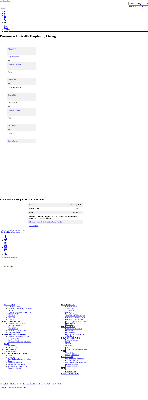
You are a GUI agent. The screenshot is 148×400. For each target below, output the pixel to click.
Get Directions (33, 226)
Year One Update (13, 338)
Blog (5, 26)
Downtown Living (14, 110)
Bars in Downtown (71, 332)
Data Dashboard (13, 329)
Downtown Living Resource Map (76, 349)
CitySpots (68, 312)
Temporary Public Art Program (75, 316)
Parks (67, 347)
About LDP (12, 49)
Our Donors (12, 317)
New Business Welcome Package (75, 362)
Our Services (12, 79)
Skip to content (5, 1)
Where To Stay (70, 353)
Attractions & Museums (15, 362)
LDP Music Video (14, 332)
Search (8, 29)
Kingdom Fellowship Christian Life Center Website (45, 222)
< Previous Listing (6, 232)
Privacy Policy (4, 384)
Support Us (11, 316)
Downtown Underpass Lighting (75, 317)
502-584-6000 (6, 278)
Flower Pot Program (71, 314)
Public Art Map (70, 323)
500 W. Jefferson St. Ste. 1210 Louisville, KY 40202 (34, 384)
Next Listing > (16, 232)
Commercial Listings (71, 364)
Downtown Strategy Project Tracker (19, 342)
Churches (68, 343)
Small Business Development (74, 359)
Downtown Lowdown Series (17, 330)
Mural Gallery (69, 325)
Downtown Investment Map (17, 323)
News (6, 28)
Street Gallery (69, 310)
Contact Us (11, 319)
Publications (12, 327)
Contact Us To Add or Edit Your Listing (12, 230)
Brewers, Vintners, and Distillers (75, 334)
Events (10, 355)
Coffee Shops (69, 336)
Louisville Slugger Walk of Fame (75, 321)
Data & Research (13, 141)
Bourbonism (12, 357)
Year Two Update (13, 340)
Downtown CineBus (14, 368)
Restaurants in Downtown (73, 329)
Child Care (68, 345)
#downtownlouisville (10, 257)
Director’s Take (13, 347)
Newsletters (12, 346)
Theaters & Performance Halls (17, 366)
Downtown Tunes (71, 307)
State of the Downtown (15, 325)
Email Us (5, 280)
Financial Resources (71, 360)
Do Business (12, 125)
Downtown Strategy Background (18, 336)
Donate (6, 31)
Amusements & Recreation (16, 364)
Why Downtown (13, 56)
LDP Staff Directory (14, 307)
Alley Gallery (69, 308)
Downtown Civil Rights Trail (74, 319)
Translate (143, 6)
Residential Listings (71, 340)
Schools (67, 342)
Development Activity (72, 366)
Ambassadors (12, 351)
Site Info (13, 384)
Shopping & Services (72, 355)
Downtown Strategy (14, 64)
